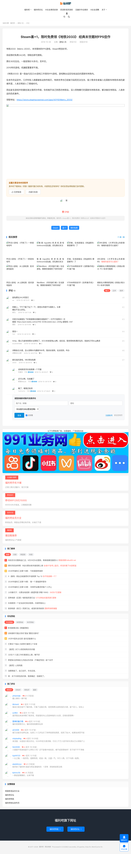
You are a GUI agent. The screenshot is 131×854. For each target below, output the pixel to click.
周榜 (7, 554)
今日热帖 (9, 622)
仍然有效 (16, 192)
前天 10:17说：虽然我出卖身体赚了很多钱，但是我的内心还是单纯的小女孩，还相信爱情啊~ (43, 714)
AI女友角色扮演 (51, 10)
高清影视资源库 (66, 10)
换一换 (121, 237)
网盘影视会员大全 (12, 791)
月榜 (15, 554)
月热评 (17, 690)
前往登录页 (118, 415)
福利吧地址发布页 (12, 803)
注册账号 (109, 415)
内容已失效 (33, 192)
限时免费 (74, 228)
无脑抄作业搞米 (81, 10)
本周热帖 (20, 622)
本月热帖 (30, 622)
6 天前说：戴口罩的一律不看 (23, 697)
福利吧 (65, 4)
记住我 (30, 415)
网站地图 (48, 847)
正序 (114, 291)
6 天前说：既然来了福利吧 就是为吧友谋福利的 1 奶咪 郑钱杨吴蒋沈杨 (37, 765)
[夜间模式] (69, 16)
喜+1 (64, 228)
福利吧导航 (9, 799)
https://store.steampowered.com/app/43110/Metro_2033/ (45, 99)
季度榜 (22, 554)
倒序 (121, 291)
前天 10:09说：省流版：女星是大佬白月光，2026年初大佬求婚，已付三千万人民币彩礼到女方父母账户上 (48, 739)
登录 (19, 415)
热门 (107, 291)
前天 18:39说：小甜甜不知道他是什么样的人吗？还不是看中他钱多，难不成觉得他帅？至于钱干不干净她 (48, 748)
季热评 (26, 690)
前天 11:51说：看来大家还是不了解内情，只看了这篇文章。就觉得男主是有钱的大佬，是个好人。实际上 (48, 705)
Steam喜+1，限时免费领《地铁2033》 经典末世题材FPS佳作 (65, 37)
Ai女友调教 (94, 10)
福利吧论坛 (38, 10)
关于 (103, 10)
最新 (34, 690)
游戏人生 (21, 23)
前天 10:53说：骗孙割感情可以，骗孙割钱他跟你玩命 (27, 722)
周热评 (9, 690)
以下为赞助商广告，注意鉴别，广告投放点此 (65, 431)
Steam (55, 228)
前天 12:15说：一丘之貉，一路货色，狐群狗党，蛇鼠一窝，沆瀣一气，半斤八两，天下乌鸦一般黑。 (46, 756)
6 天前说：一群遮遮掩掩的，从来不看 (23, 774)
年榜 (30, 554)
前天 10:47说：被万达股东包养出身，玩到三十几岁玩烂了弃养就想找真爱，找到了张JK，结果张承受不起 (48, 731)
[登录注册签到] (66, 13)
